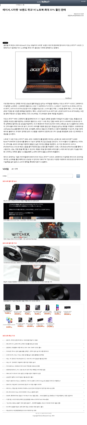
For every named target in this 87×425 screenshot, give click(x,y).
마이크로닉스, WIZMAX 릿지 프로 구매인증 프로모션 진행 (21, 366)
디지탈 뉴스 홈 (20, 5)
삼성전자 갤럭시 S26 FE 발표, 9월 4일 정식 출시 (18, 377)
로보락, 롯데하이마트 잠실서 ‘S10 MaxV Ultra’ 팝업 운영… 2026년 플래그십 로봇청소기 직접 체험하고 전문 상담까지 (38, 395)
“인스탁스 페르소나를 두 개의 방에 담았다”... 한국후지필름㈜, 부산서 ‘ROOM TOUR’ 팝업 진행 (31, 403)
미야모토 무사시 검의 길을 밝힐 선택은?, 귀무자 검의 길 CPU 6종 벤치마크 (26, 351)
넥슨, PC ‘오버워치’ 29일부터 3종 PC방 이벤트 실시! (19, 362)
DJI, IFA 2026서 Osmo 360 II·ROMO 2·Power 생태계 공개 (20, 392)
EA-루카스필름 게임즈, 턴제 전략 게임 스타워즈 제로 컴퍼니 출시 (23, 406)
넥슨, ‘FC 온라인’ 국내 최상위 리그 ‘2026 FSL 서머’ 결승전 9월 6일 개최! (25, 358)
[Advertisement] (43, 29)
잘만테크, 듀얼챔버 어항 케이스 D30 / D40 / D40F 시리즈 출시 (22, 347)
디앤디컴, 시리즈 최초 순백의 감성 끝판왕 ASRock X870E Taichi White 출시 (26, 399)
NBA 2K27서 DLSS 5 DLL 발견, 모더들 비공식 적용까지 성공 (22, 373)
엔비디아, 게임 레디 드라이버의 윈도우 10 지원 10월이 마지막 (22, 384)
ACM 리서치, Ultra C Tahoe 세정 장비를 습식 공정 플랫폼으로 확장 (23, 355)
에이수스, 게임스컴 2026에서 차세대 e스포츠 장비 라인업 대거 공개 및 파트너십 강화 (29, 388)
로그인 (37, 413)
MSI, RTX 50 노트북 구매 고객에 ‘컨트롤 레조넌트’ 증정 (20, 344)
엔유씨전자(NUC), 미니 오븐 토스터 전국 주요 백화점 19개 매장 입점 (24, 369)
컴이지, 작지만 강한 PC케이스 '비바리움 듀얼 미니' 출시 (20, 340)
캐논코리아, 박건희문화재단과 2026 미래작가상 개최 (19, 410)
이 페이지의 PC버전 (45, 413)
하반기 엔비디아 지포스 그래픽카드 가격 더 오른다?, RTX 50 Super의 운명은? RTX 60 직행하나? (32, 381)
